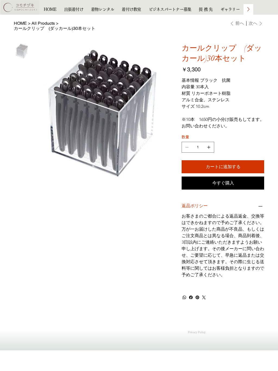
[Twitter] (204, 297)
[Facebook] (191, 297)
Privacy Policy (197, 332)
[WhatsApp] (184, 297)
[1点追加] (208, 147)
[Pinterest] (197, 297)
